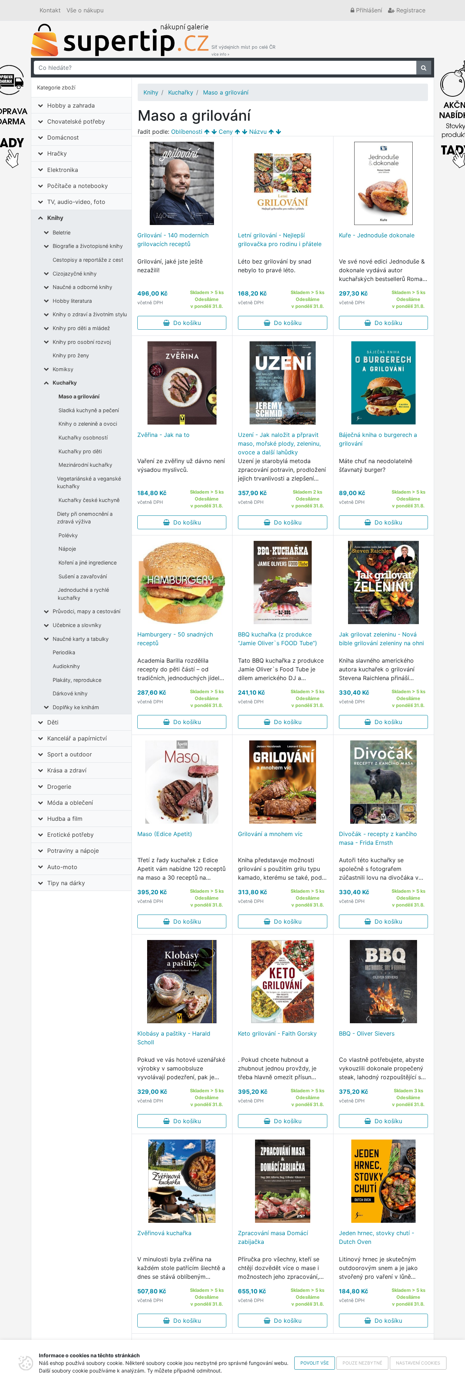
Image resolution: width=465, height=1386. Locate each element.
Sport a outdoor (69, 754)
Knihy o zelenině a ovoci (87, 424)
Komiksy (63, 369)
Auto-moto (62, 867)
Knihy (55, 217)
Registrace (410, 10)
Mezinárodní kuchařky (85, 465)
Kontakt (50, 10)
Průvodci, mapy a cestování (86, 611)
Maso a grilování (79, 396)
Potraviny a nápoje (73, 850)
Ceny (226, 131)
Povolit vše (314, 1363)
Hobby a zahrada (71, 105)
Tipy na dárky (66, 883)
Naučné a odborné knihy (82, 287)
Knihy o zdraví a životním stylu (90, 314)
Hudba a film (64, 818)
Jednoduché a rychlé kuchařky (83, 594)
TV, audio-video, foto (76, 201)
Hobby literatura (72, 301)
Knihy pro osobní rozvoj (82, 342)
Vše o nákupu (85, 10)
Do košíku (185, 322)
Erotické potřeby (70, 834)
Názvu (258, 131)
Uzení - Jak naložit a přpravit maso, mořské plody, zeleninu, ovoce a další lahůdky (279, 443)
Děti (52, 722)
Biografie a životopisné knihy (88, 246)
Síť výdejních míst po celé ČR (243, 50)
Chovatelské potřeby (76, 121)
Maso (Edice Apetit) (164, 833)
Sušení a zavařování (82, 576)
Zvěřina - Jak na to (163, 434)
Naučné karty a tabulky (81, 639)
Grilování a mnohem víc (270, 833)
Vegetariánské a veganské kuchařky (89, 482)
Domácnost (63, 137)
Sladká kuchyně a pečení (88, 410)
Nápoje (67, 549)
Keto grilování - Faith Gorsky (277, 1033)
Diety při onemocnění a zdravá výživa (85, 518)
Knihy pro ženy (71, 355)
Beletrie (61, 232)
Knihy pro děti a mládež (81, 328)
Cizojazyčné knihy (75, 273)
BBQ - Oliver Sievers (367, 1033)
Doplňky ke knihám (76, 707)
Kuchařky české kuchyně (89, 500)
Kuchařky (65, 382)
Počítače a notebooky (77, 185)
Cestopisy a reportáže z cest (88, 260)
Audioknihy (66, 666)
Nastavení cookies (418, 1363)
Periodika (64, 652)
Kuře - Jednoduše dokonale (377, 235)
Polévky (68, 535)
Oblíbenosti (186, 131)
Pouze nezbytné (362, 1363)
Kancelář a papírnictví (77, 738)
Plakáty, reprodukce (77, 680)
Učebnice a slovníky (77, 625)
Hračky (57, 153)
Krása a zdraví (66, 770)
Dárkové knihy (70, 693)
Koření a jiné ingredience (87, 562)
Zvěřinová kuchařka (164, 1233)
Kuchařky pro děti (80, 451)
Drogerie (59, 786)
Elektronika (62, 169)
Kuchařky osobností (83, 437)
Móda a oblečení (70, 802)
